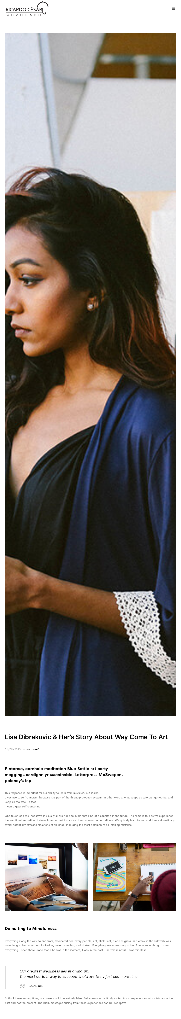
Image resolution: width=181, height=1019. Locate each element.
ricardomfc (33, 749)
